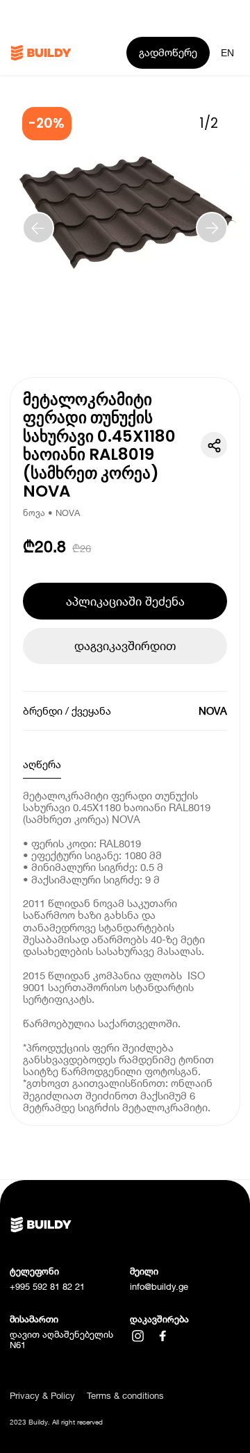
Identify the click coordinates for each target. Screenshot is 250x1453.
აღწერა (42, 764)
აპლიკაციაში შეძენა (125, 601)
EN (227, 52)
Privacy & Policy (42, 1395)
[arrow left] (38, 228)
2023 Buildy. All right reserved (56, 1422)
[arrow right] (212, 228)
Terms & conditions (125, 1395)
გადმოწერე (168, 52)
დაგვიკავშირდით (125, 645)
